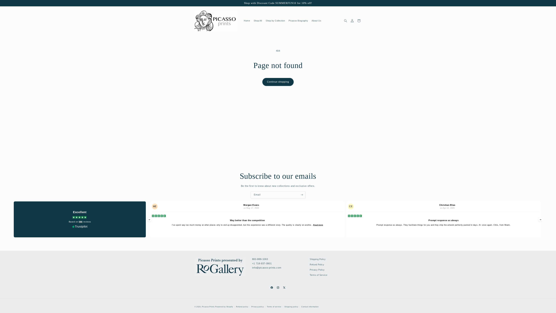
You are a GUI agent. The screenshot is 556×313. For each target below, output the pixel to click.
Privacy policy (257, 307)
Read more (318, 225)
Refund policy (242, 307)
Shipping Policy (317, 259)
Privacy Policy (317, 270)
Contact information (310, 307)
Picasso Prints (208, 307)
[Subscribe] (302, 194)
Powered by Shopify (224, 307)
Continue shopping (278, 82)
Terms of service (274, 307)
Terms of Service (318, 275)
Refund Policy (317, 264)
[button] (345, 20)
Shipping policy (291, 307)
